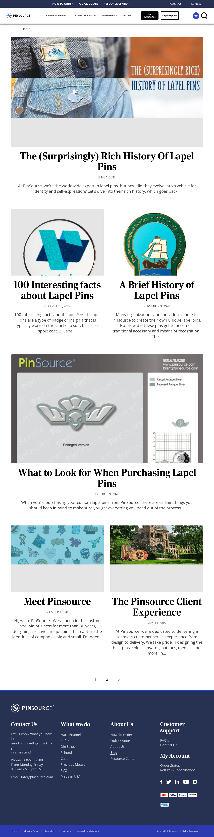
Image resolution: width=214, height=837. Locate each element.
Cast (64, 758)
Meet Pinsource (57, 601)
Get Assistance (150, 15)
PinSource (174, 830)
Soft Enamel (70, 740)
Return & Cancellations (177, 770)
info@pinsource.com (37, 777)
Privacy (14, 830)
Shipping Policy (31, 830)
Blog (113, 752)
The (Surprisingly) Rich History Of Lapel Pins (107, 161)
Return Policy (50, 830)
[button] (58, 15)
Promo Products (83, 15)
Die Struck (69, 746)
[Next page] (119, 679)
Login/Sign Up (169, 15)
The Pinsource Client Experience (157, 607)
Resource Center (123, 758)
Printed (66, 752)
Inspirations (108, 15)
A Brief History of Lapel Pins (156, 290)
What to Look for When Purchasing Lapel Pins (107, 478)
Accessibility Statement (88, 830)
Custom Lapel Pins (56, 15)
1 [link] (95, 679)
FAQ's (164, 740)
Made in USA (70, 776)
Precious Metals (73, 764)
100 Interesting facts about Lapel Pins (57, 290)
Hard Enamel (71, 734)
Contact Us (168, 745)
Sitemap (67, 830)
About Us (117, 746)
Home (26, 29)
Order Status (170, 765)
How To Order (121, 734)
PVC (64, 770)
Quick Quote (120, 740)
